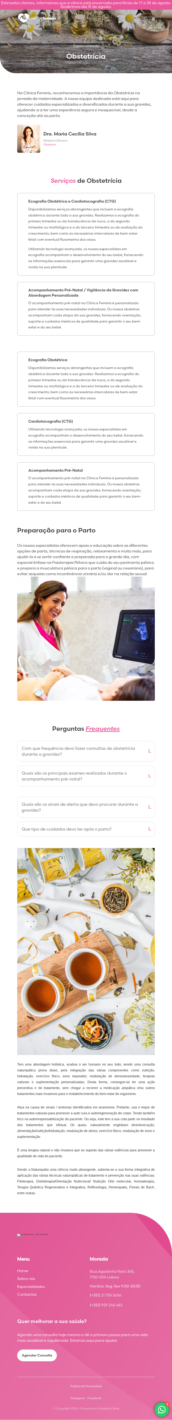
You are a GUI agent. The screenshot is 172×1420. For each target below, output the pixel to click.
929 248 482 (111, 1305)
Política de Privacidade (86, 1386)
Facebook (94, 1398)
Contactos (27, 1294)
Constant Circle (108, 1408)
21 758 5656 (111, 1295)
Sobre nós (26, 1278)
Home (22, 1271)
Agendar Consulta (37, 1355)
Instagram (77, 1398)
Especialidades (31, 1286)
